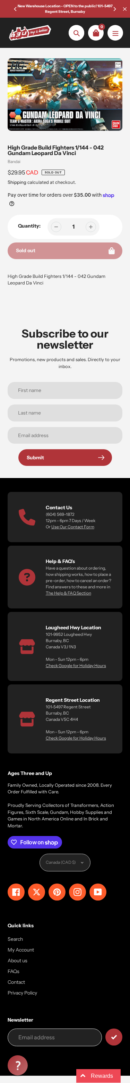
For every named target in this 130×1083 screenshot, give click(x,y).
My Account (21, 950)
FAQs (13, 971)
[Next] (114, 9)
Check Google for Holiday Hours (76, 665)
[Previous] (15, 9)
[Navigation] (115, 33)
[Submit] (113, 1037)
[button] (18, 1065)
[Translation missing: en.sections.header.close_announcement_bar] (124, 9)
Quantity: (29, 226)
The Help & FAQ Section (68, 593)
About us (17, 960)
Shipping (17, 182)
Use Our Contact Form (72, 526)
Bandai (14, 161)
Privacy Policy (22, 993)
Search (15, 939)
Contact (16, 982)
